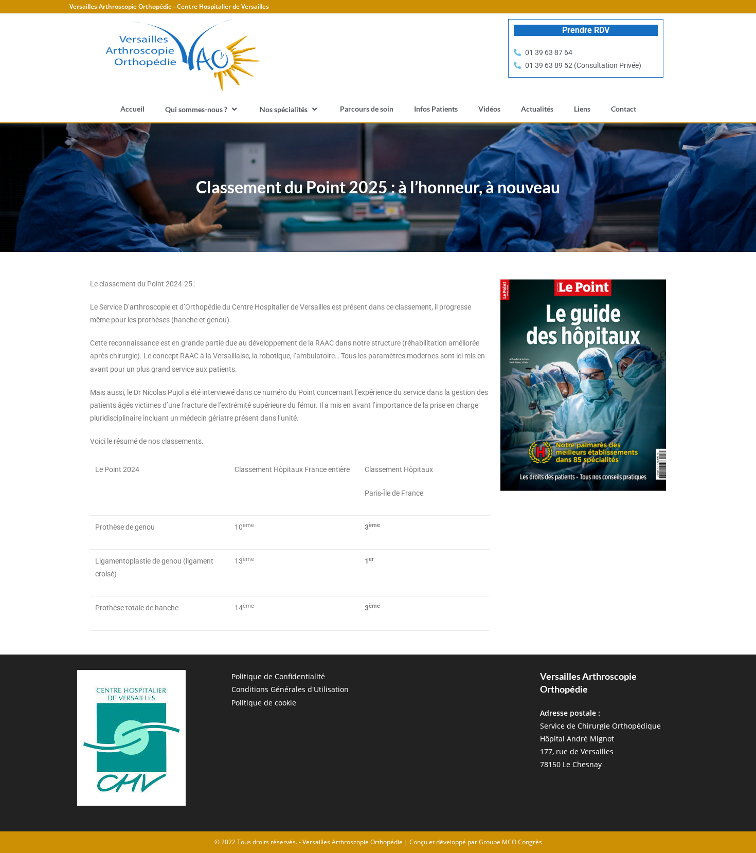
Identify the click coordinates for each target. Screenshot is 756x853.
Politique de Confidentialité (278, 676)
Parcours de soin (366, 108)
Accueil (132, 108)
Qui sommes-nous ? (196, 109)
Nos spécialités (284, 109)
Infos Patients (436, 108)
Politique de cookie (263, 702)
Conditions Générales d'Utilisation (290, 689)
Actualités (537, 108)
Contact (623, 108)
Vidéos (489, 108)
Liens (582, 108)
